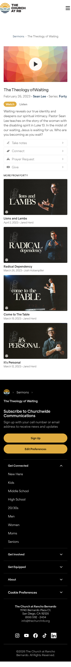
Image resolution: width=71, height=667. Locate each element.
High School (16, 499)
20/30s (13, 508)
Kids (11, 482)
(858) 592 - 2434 (35, 617)
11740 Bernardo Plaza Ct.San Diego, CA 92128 (35, 611)
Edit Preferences (35, 449)
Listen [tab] (23, 104)
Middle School (18, 491)
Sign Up (35, 438)
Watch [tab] (10, 104)
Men (11, 516)
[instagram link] (17, 635)
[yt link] (26, 635)
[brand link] (12, 8)
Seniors (13, 542)
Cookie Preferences (22, 592)
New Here (15, 474)
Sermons (18, 36)
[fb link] (35, 635)
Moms (12, 533)
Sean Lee (39, 96)
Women (13, 525)
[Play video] (35, 64)
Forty (63, 96)
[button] (68, 8)
